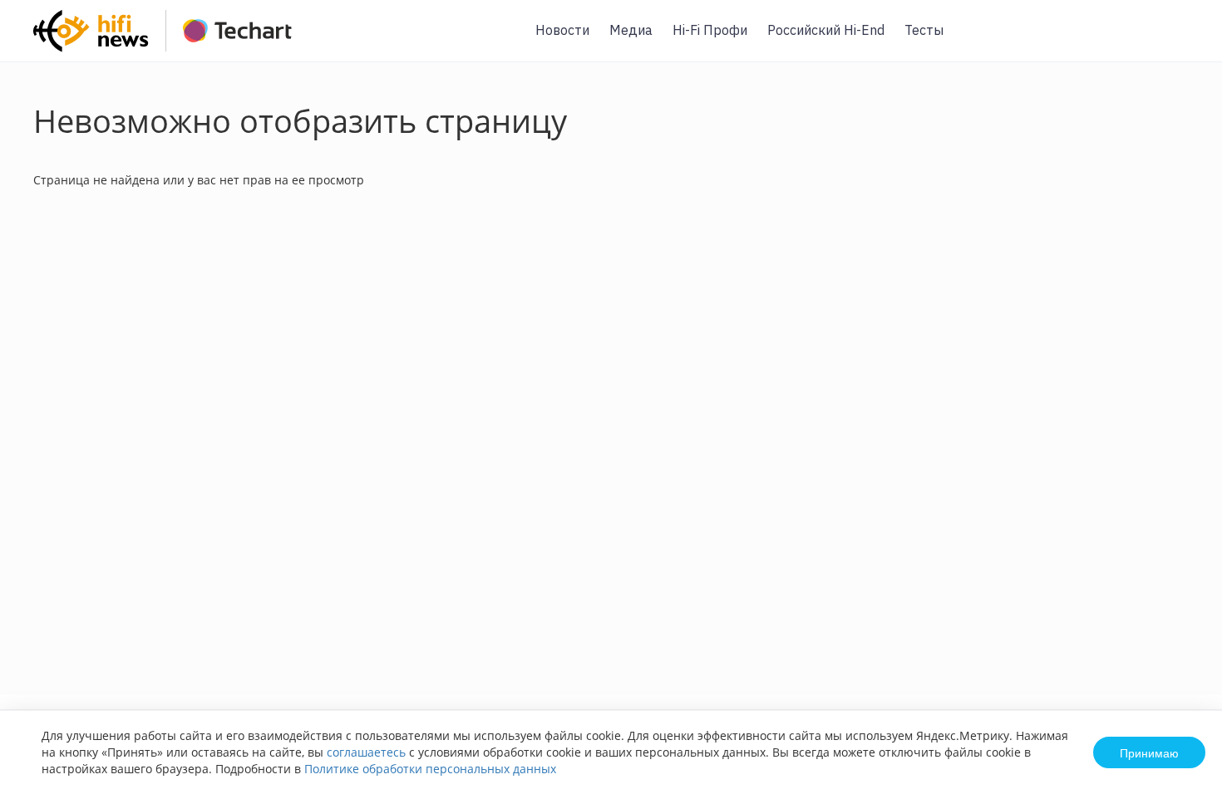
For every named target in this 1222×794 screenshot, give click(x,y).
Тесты (924, 30)
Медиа (631, 30)
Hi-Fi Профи (710, 30)
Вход (1183, 40)
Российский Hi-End (825, 30)
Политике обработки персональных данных (430, 769)
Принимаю (1149, 752)
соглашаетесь (366, 752)
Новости (562, 30)
